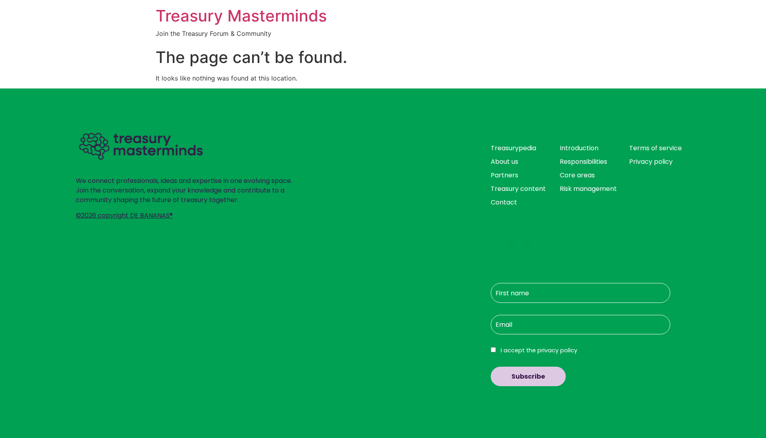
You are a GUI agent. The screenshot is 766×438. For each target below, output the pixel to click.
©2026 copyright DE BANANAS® (124, 215)
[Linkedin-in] (496, 244)
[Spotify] (528, 244)
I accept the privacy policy (538, 350)
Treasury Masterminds (241, 16)
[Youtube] (512, 244)
